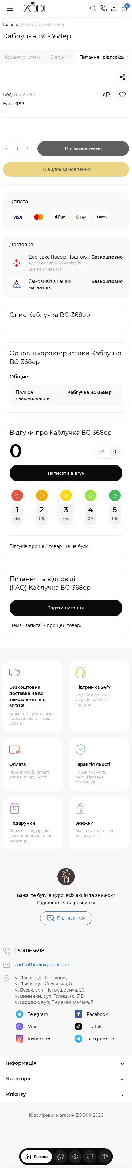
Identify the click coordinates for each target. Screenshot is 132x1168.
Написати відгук (66, 473)
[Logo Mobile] (35, 8)
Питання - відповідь (104, 57)
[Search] (93, 8)
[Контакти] (103, 8)
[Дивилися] (60, 1156)
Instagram (39, 1039)
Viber (33, 1026)
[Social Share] (122, 77)
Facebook (97, 1014)
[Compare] (106, 94)
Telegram (38, 1014)
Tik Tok (94, 1026)
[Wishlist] (122, 94)
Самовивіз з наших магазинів (50, 284)
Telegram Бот (101, 1039)
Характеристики (23, 57)
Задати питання (66, 608)
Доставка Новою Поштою (58, 257)
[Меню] (10, 8)
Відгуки (60, 57)
